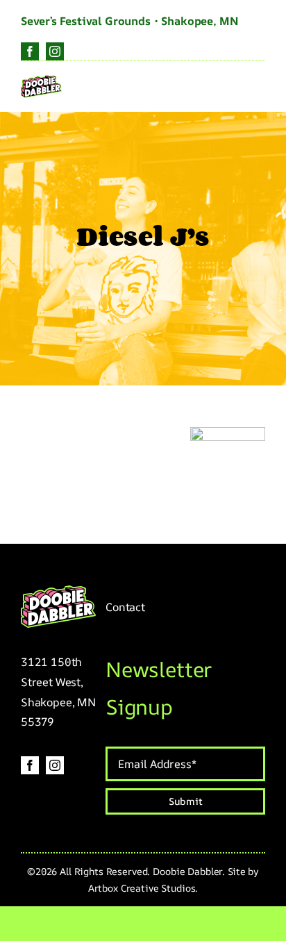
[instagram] (55, 51)
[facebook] (30, 51)
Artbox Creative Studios (142, 887)
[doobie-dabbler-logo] (41, 81)
